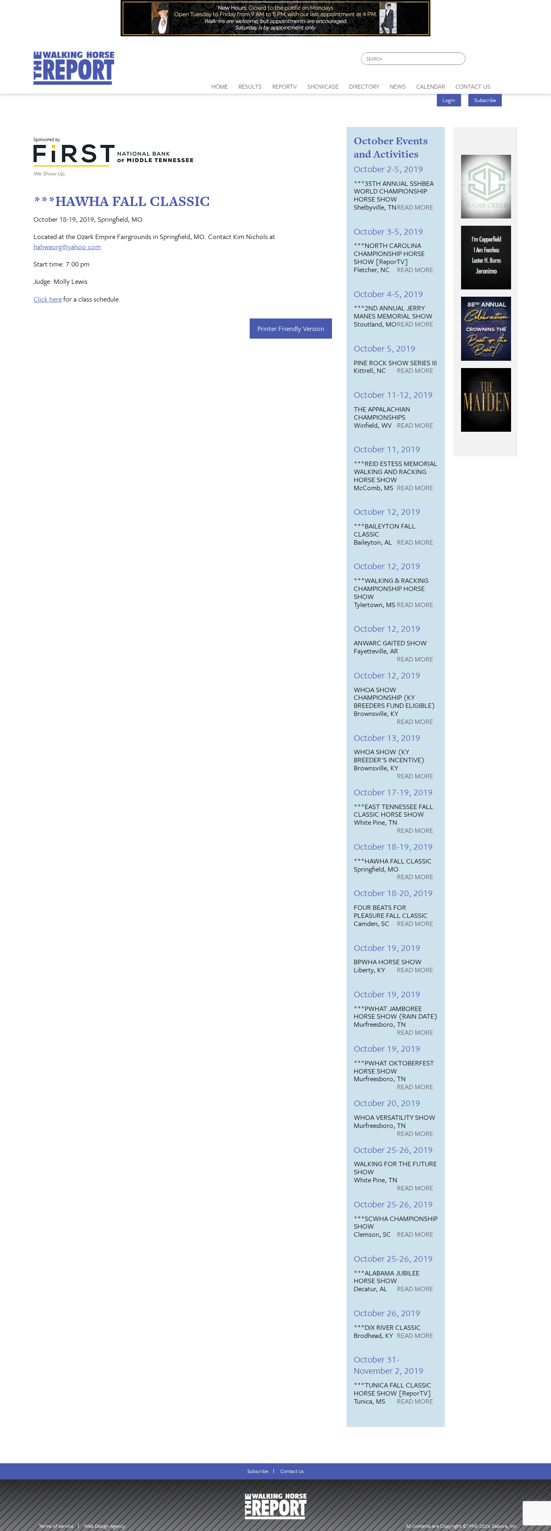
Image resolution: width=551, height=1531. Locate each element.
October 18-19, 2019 (393, 846)
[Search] (460, 59)
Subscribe (485, 100)
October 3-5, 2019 (388, 231)
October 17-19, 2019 (393, 792)
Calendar (430, 86)
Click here (47, 299)
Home (219, 86)
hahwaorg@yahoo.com (67, 246)
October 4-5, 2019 (388, 293)
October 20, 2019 (387, 1102)
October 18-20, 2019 (393, 892)
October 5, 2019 (384, 348)
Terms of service (56, 1526)
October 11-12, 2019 (393, 394)
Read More (415, 207)
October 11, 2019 (387, 449)
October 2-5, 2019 (388, 168)
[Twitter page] (491, 61)
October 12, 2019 (387, 511)
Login (448, 100)
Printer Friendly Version (290, 328)
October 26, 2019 (387, 1312)
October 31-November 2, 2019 (389, 1365)
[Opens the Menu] (507, 84)
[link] (219, 84)
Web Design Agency (104, 1526)
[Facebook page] (476, 61)
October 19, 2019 (387, 947)
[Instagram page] (506, 61)
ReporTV (284, 86)
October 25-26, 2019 (393, 1149)
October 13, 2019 (387, 737)
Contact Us (292, 1471)
